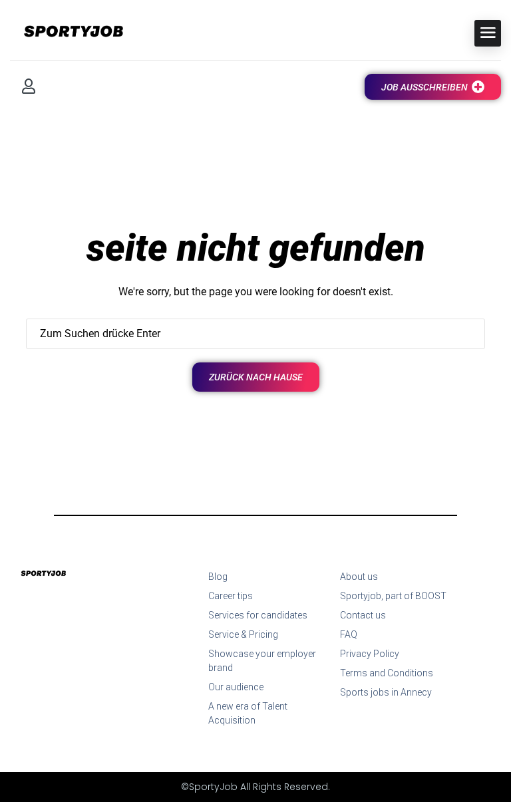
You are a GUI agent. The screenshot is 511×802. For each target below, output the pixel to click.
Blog (218, 576)
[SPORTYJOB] (66, 32)
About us (359, 576)
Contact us (363, 615)
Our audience (235, 687)
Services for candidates (257, 615)
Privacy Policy (369, 653)
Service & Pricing (243, 634)
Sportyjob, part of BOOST (393, 596)
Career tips (230, 596)
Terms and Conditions (386, 673)
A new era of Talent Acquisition (247, 713)
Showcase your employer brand (262, 660)
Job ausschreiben (424, 87)
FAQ (348, 634)
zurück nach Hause (256, 377)
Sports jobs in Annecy (386, 692)
